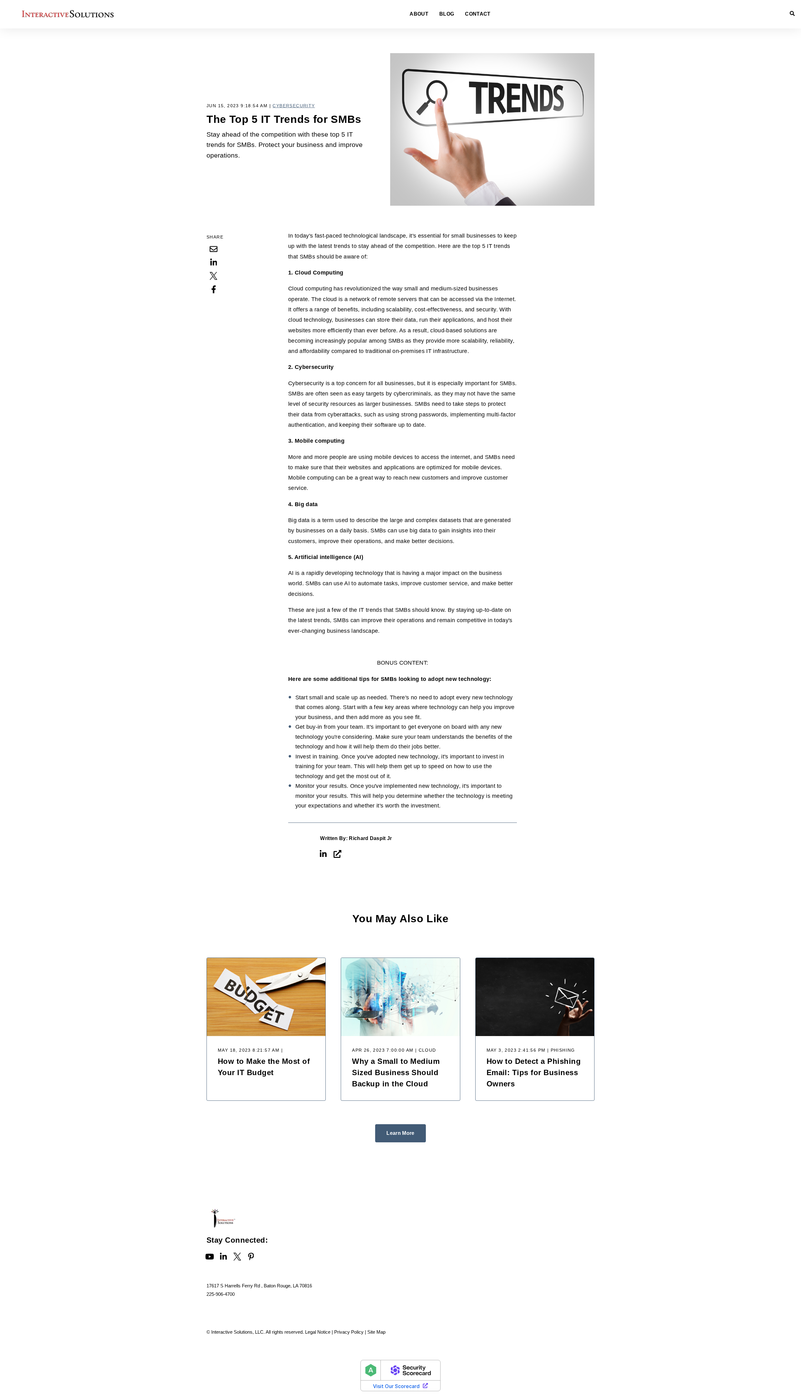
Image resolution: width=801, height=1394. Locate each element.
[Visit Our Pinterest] (251, 1257)
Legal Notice (317, 1332)
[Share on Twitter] (213, 275)
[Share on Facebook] (213, 289)
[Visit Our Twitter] (237, 1257)
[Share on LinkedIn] (213, 262)
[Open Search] (792, 13)
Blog (446, 14)
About (419, 14)
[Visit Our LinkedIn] (223, 1257)
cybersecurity (294, 105)
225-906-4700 (221, 1294)
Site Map (376, 1332)
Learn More (400, 1133)
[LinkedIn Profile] (323, 854)
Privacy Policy (349, 1332)
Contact (477, 14)
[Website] (337, 854)
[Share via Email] (213, 249)
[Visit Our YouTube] (209, 1257)
